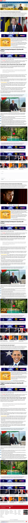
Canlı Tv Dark (6, 510)
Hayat (18, 2)
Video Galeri (19, 511)
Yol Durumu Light (2, 512)
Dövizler (15, 511)
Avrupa (10, 2)
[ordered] (9, 179)
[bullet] (10, 179)
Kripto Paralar (16, 513)
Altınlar (15, 510)
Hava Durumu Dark (2, 511)
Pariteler (15, 514)
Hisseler (15, 512)
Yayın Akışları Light (7, 511)
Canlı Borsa (11, 510)
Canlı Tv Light (1, 514)
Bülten (12, 2)
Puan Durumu (11, 512)
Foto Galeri (19, 510)
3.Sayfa (7, 2)
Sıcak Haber (19, 514)
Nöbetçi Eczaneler (7, 513)
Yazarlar (19, 512)
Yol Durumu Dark (2, 513)
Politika (20, 2)
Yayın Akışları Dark (7, 512)
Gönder (2, 179)
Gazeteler (19, 513)
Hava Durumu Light (2, 510)
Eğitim (16, 2)
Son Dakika (6, 514)
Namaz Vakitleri (11, 511)
